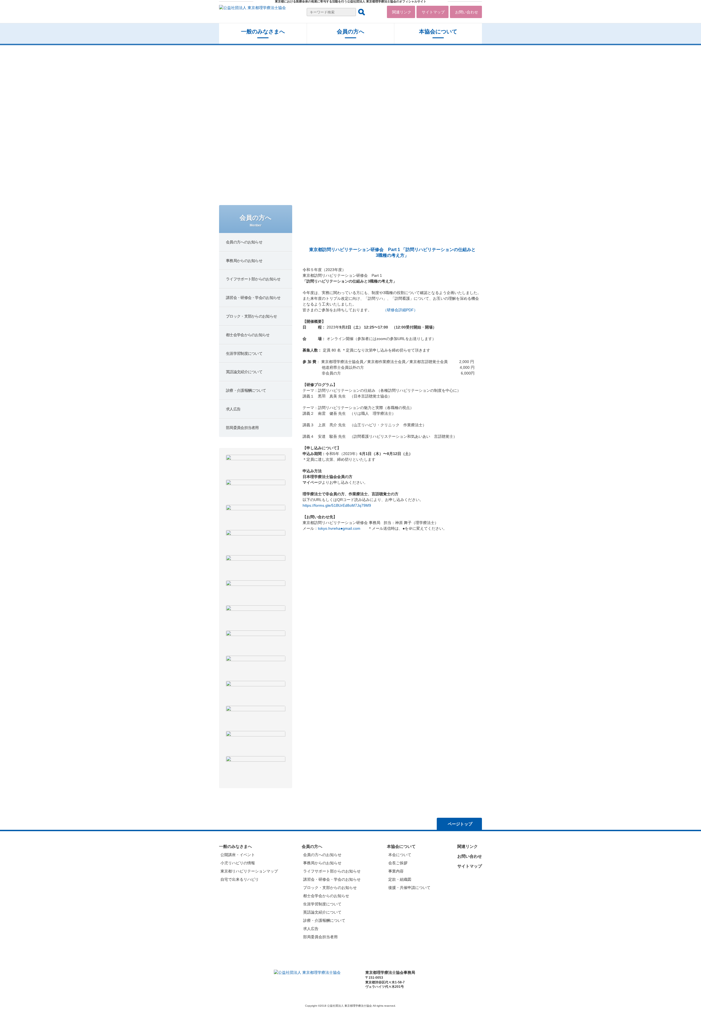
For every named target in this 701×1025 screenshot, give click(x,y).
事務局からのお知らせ (322, 863)
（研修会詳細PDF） (400, 310)
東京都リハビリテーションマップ (249, 871)
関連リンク (401, 12)
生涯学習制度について (322, 904)
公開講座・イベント (237, 855)
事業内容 (396, 871)
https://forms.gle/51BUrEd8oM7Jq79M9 (337, 505)
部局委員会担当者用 (320, 937)
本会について (399, 855)
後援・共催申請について (409, 887)
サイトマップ (433, 12)
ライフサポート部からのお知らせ (332, 871)
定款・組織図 (399, 879)
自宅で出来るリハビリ (239, 879)
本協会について (438, 31)
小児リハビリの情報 (237, 863)
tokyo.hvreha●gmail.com (339, 528)
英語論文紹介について (322, 912)
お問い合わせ (466, 12)
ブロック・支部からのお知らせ (330, 887)
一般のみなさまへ (263, 31)
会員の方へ (312, 846)
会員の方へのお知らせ (322, 855)
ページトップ (460, 824)
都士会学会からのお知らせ (326, 896)
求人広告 (310, 928)
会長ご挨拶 (397, 863)
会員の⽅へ (350, 31)
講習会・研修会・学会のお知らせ (332, 879)
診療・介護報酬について (324, 920)
